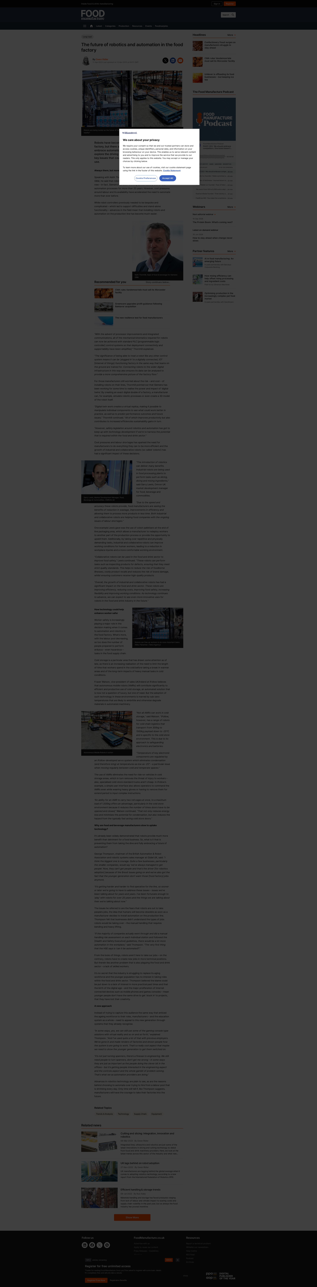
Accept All (167, 178)
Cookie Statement (172, 170)
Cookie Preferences (146, 178)
